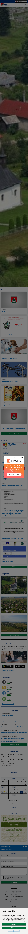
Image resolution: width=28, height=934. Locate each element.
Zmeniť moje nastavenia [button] (14, 931)
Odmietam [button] (14, 928)
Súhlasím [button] (13, 924)
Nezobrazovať (18, 457)
